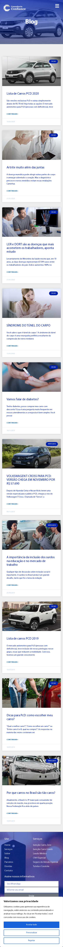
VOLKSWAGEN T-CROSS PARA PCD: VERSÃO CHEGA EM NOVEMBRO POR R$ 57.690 (31, 480)
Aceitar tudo (31, 925)
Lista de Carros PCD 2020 (23, 93)
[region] (31, 922)
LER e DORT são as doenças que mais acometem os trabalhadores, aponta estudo (30, 248)
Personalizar (31, 933)
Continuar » (12, 114)
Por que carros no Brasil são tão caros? (31, 793)
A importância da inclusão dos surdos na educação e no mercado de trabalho (31, 561)
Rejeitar (31, 941)
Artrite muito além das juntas (25, 167)
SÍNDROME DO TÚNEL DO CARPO (28, 325)
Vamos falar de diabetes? (23, 399)
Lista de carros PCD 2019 (23, 638)
